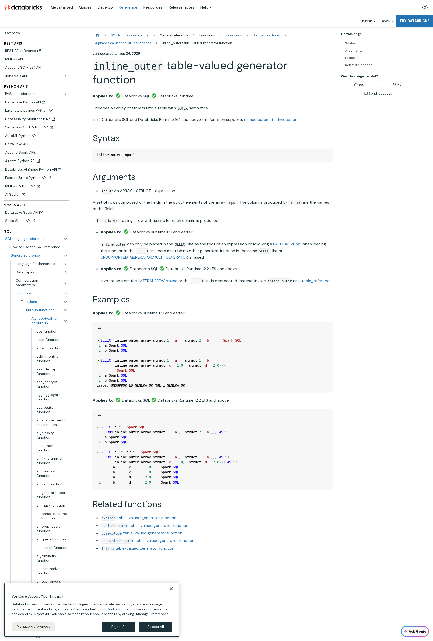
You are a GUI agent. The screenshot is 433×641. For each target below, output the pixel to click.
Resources (153, 7)
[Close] (171, 588)
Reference (128, 7)
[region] (91, 610)
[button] (39, 255)
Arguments (353, 50)
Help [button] (204, 7)
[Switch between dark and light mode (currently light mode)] (425, 7)
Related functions (358, 65)
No (399, 84)
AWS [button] (386, 21)
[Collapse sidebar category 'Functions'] (66, 302)
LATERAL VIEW (286, 244)
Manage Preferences (33, 626)
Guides (85, 7)
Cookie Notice (117, 609)
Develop (105, 7)
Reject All (118, 626)
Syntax (350, 43)
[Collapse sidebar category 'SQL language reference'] (66, 239)
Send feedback (380, 93)
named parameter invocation (270, 119)
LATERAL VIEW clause (157, 280)
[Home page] (97, 35)
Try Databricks (414, 21)
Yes (361, 84)
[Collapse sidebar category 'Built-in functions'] (66, 310)
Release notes (181, 7)
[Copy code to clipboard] (326, 155)
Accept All (155, 626)
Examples (352, 58)
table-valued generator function (138, 517)
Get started (62, 7)
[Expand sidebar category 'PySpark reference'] (66, 94)
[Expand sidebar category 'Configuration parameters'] (66, 283)
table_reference (317, 280)
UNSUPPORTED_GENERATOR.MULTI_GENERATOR (144, 257)
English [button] (366, 21)
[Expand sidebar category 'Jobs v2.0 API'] (66, 76)
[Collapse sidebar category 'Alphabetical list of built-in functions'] (66, 321)
